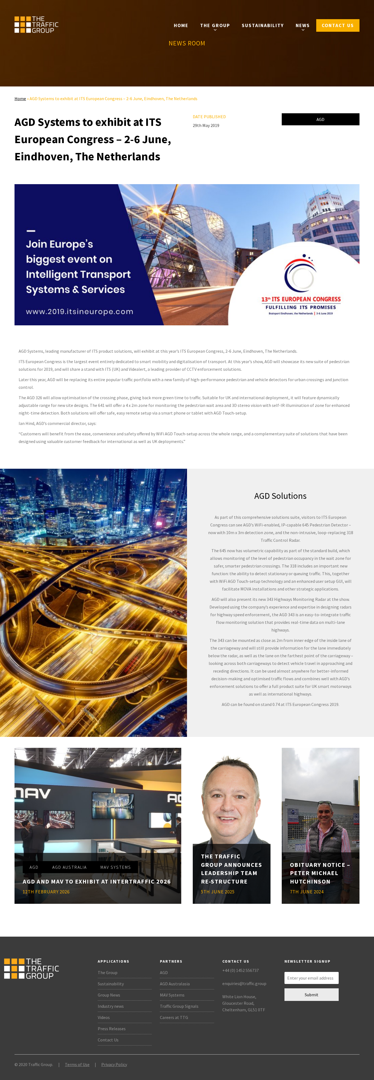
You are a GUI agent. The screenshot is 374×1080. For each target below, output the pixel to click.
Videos (104, 1017)
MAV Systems (172, 995)
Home (181, 25)
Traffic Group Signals (179, 1006)
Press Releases (112, 1028)
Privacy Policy (114, 1064)
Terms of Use (77, 1064)
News (303, 25)
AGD (320, 119)
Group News (109, 995)
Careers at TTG (174, 1017)
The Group (215, 25)
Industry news (111, 1006)
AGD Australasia (175, 983)
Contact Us (338, 25)
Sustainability (263, 25)
